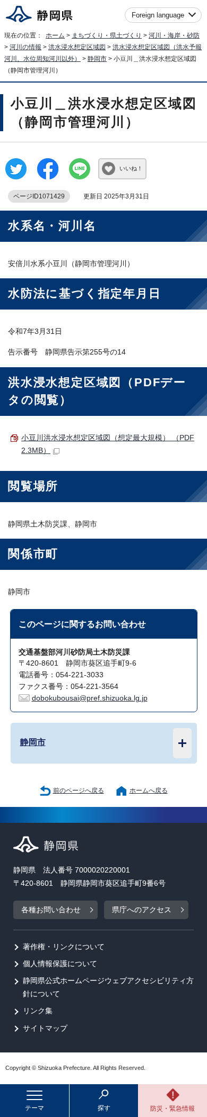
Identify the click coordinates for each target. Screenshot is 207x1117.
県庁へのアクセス (141, 910)
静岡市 (97, 58)
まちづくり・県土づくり (107, 35)
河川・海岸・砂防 (174, 35)
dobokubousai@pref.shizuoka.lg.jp (90, 698)
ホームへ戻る (149, 790)
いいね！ (131, 168)
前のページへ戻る (78, 790)
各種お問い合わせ (51, 910)
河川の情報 (25, 47)
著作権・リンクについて (64, 947)
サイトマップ (45, 1028)
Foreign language (158, 15)
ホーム (55, 35)
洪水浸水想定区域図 (77, 47)
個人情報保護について (60, 964)
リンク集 (38, 1011)
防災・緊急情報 (172, 1108)
